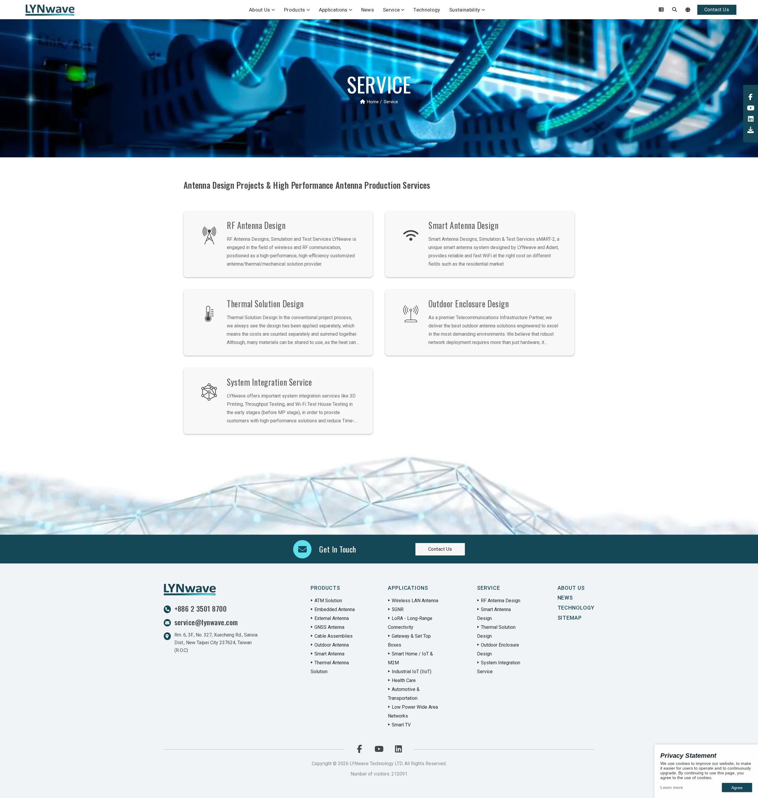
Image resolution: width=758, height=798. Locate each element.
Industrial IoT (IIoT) (411, 671)
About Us (259, 10)
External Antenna (331, 618)
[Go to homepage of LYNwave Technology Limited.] (49, 10)
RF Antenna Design (500, 600)
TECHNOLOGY (576, 608)
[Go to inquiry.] (661, 9)
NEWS (565, 598)
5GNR (398, 609)
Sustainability (464, 10)
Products (294, 10)
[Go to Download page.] (750, 130)
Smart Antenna (329, 654)
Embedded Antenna (334, 609)
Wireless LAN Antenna (415, 600)
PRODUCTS (325, 588)
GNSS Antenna (329, 627)
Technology (426, 10)
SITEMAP (570, 618)
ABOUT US (571, 588)
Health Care (404, 680)
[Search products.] (674, 9)
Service (391, 10)
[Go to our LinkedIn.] (750, 119)
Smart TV (401, 725)
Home (373, 101)
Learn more (671, 787)
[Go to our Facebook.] (750, 97)
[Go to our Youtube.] (750, 108)
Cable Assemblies (333, 636)
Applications (333, 10)
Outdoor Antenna (331, 645)
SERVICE (488, 588)
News (367, 10)
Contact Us (716, 9)
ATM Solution (328, 600)
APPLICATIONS (408, 588)
